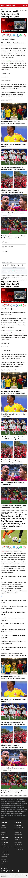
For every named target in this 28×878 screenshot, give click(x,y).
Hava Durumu (18, 842)
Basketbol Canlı (4, 861)
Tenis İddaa (3, 859)
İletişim (2, 834)
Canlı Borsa (3, 839)
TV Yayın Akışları (19, 849)
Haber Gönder (18, 844)
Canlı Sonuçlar (4, 842)
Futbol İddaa (18, 825)
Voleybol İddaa (18, 834)
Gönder (14, 267)
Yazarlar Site (4, 856)
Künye (2, 830)
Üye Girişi (3, 825)
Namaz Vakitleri (18, 847)
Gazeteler (17, 839)
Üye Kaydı (3, 827)
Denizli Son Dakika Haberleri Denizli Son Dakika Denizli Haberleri (12, 9)
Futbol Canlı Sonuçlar (6, 847)
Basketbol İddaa (19, 827)
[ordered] (12, 265)
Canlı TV (3, 844)
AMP (2, 864)
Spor (2, 9)
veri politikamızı (19, 875)
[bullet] (14, 265)
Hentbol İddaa (18, 830)
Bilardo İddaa (18, 832)
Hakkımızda (3, 832)
